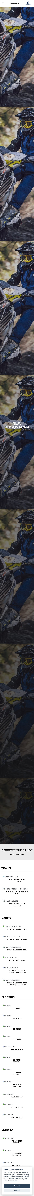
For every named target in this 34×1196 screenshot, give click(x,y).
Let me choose (14, 1181)
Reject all (17, 1190)
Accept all (17, 1185)
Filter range (18, 854)
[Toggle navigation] (4, 3)
